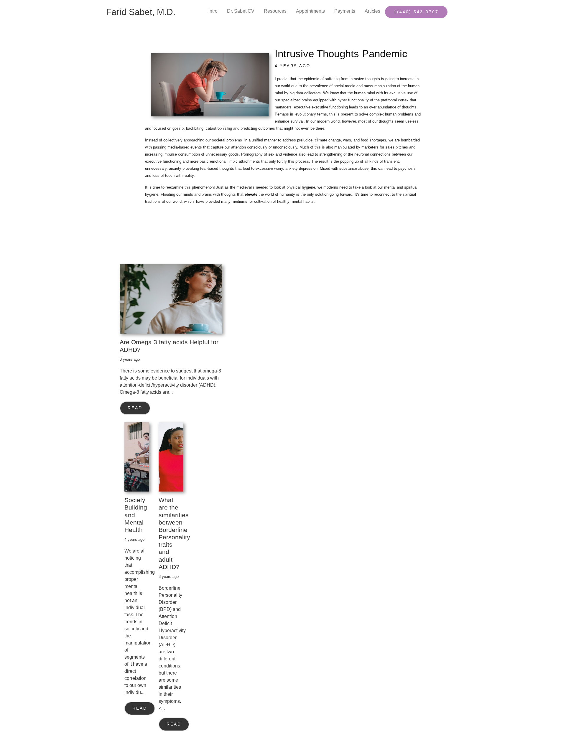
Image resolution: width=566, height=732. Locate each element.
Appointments (310, 11)
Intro (213, 11)
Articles (372, 11)
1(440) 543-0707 (416, 11)
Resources (275, 11)
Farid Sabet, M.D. (140, 12)
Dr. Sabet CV (240, 11)
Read (135, 408)
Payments (344, 11)
